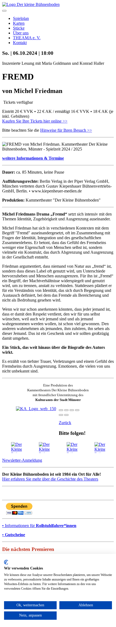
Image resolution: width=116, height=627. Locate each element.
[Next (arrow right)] (66, 415)
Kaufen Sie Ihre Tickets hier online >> (34, 121)
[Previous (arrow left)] (61, 415)
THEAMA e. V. (26, 37)
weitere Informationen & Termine (33, 158)
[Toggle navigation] (4, 11)
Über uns (21, 33)
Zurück (65, 422)
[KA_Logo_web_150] (36, 408)
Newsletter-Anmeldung (22, 460)
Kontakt (20, 42)
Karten (19, 23)
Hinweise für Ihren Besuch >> (66, 130)
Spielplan (21, 18)
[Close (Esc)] (61, 410)
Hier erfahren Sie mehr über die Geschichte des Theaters (50, 479)
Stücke (19, 28)
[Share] (66, 410)
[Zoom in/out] (77, 410)
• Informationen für (39, 525)
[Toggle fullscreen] (72, 410)
